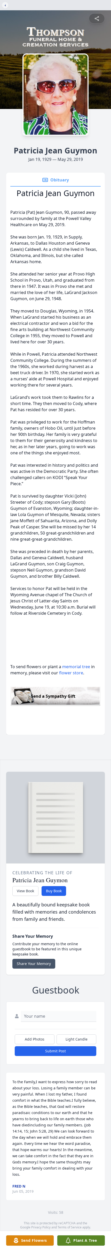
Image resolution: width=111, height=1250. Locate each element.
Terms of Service (70, 1227)
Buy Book (54, 890)
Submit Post (55, 1051)
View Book (25, 890)
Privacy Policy (41, 1227)
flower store (71, 673)
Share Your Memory (34, 963)
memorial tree (76, 666)
